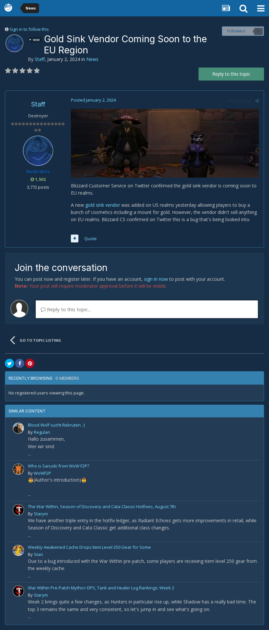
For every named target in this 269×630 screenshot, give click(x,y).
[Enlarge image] (165, 143)
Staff (40, 59)
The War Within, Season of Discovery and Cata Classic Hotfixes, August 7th (102, 506)
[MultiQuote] (74, 238)
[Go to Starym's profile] (18, 509)
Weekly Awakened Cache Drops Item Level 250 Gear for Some (89, 547)
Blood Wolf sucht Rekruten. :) (56, 425)
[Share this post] (257, 101)
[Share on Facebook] (19, 363)
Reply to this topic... (68, 309)
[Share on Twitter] (9, 363)
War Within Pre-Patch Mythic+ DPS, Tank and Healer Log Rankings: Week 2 (101, 588)
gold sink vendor (102, 205)
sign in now (156, 279)
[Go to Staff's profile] (14, 43)
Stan (38, 554)
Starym (41, 514)
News (92, 59)
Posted (93, 100)
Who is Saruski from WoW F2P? (58, 466)
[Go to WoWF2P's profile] (18, 469)
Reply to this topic (231, 74)
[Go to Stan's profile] (18, 550)
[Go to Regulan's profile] (18, 428)
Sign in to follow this (29, 29)
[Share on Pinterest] (29, 363)
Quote (90, 238)
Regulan (42, 432)
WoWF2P (42, 473)
